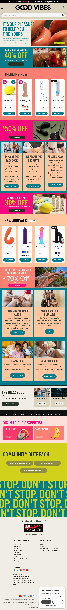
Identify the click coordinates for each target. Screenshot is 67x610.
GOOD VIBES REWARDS (33, 470)
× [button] (63, 589)
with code (18, 2)
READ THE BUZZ (10, 404)
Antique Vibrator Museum (21, 576)
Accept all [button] (46, 602)
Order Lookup (18, 550)
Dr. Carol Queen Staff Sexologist (50, 550)
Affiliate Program (18, 574)
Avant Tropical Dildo (41, 247)
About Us (17, 546)
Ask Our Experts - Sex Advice (49, 548)
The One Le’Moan (9, 100)
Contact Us (17, 548)
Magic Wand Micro (41, 100)
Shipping (17, 552)
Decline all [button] (58, 602)
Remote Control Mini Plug (57, 247)
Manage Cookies (19, 561)
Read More (41, 403)
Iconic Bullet (25, 247)
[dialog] (52, 597)
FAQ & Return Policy (20, 559)
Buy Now (9, 113)
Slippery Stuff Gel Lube (57, 100)
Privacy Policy (18, 554)
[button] (2, 7)
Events (42, 546)
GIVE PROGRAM (47, 463)
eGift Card (17, 544)
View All (32, 220)
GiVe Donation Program (20, 578)
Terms (16, 556)
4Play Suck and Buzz (9, 247)
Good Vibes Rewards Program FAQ (24, 583)
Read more (51, 598)
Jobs (14, 585)
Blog (41, 544)
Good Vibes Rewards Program (22, 580)
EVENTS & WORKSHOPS (20, 463)
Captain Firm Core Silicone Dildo (25, 101)
